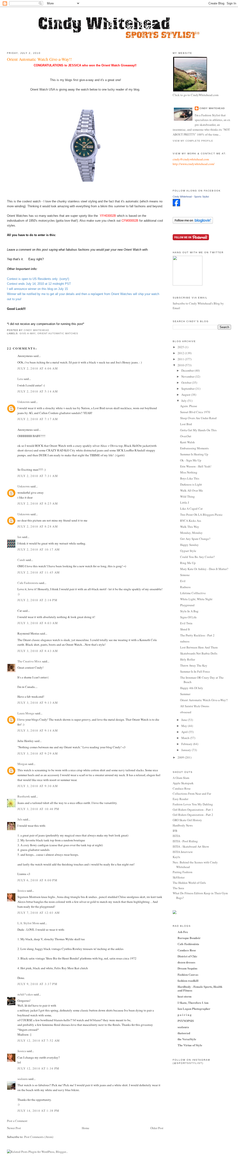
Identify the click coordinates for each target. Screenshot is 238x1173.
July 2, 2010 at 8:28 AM (37, 526)
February (187, 744)
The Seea (178, 888)
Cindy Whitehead (212, 108)
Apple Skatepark (183, 783)
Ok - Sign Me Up (190, 460)
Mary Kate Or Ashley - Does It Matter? (204, 569)
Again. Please (188, 406)
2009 (181, 757)
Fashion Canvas (188, 974)
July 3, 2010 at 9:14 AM (37, 730)
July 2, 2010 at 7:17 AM (37, 419)
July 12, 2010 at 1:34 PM (38, 1068)
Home (85, 1128)
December (188, 370)
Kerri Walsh (187, 442)
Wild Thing (187, 496)
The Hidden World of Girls (189, 883)
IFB (175, 831)
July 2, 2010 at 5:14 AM (37, 391)
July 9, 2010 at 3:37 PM (37, 984)
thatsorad (184, 1033)
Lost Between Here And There (199, 647)
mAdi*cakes (25, 994)
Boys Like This (189, 478)
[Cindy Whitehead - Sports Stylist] (176, 205)
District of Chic (187, 956)
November (188, 376)
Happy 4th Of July (191, 688)
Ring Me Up (188, 563)
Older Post (156, 1128)
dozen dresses (186, 962)
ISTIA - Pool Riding (185, 841)
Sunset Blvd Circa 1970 (195, 412)
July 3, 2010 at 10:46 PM (38, 809)
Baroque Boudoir (189, 938)
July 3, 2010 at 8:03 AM (37, 623)
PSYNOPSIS (186, 1020)
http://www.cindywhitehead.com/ (194, 164)
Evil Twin (186, 623)
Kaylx (176, 857)
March (185, 738)
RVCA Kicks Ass (190, 520)
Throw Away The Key (193, 665)
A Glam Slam (181, 778)
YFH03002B (108, 215)
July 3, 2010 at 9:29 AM (37, 753)
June (184, 720)
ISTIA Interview (183, 852)
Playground (187, 605)
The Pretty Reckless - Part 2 (197, 635)
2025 (181, 347)
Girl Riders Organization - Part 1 (193, 809)
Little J (184, 502)
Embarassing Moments (194, 448)
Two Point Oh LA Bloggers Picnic (201, 514)
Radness (185, 587)
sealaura (22, 1079)
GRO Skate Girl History (187, 820)
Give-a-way (28, 333)
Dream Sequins (187, 968)
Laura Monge (25, 713)
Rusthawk (23, 796)
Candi (21, 560)
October (186, 382)
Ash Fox (183, 932)
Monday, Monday (191, 533)
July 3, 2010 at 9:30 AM (37, 786)
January (186, 750)
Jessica (21, 890)
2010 (181, 365)
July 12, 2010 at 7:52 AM (38, 1040)
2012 (181, 353)
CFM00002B (130, 220)
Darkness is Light (191, 484)
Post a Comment (17, 1121)
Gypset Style (188, 551)
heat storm (185, 996)
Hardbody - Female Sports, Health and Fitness (200, 988)
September (188, 388)
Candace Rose (182, 788)
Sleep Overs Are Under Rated (198, 418)
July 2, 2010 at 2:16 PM (37, 600)
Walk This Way (189, 527)
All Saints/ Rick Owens (194, 706)
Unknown (23, 402)
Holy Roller (187, 659)
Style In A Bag (189, 611)
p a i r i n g (185, 1014)
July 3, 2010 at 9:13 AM (37, 702)
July (184, 401)
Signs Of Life (188, 617)
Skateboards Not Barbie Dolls (198, 653)
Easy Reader (180, 799)
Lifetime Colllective (193, 593)
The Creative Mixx (29, 661)
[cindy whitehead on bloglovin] (193, 222)
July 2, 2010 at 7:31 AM (37, 476)
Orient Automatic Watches (57, 333)
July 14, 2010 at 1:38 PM (38, 1110)
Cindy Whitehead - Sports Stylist (191, 196)
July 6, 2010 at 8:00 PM (37, 880)
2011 (181, 359)
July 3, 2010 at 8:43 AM (37, 651)
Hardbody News (183, 825)
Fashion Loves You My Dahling (193, 804)
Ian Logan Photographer (194, 1008)
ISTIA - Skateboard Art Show (191, 846)
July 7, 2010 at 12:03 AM (38, 913)
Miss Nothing (188, 472)
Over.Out (185, 436)
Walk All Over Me (191, 490)
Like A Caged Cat (191, 508)
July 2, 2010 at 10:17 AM (38, 549)
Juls (19, 819)
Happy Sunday (189, 545)
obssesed (185, 712)
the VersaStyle (187, 1039)
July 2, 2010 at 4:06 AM (37, 368)
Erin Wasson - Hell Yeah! (195, 466)
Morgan (22, 764)
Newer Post (14, 1128)
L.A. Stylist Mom (28, 923)
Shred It (185, 629)
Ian (19, 537)
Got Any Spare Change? (195, 539)
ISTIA (176, 836)
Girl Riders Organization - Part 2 (193, 815)
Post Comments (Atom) (38, 1137)
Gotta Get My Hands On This (198, 430)
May (184, 726)
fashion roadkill (188, 980)
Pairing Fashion (182, 872)
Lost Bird (186, 424)
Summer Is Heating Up (194, 454)
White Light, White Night (196, 599)
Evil (182, 581)
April (184, 732)
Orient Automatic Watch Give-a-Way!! (204, 700)
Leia (20, 379)
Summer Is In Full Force (195, 671)
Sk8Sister (179, 877)
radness (184, 641)
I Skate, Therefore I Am (193, 1002)
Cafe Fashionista (27, 583)
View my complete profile (193, 140)
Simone (185, 575)
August (186, 394)
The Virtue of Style (190, 1045)
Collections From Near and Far (192, 793)
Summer (185, 694)
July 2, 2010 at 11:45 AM (38, 572)
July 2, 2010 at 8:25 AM (37, 503)
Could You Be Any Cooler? (197, 557)
